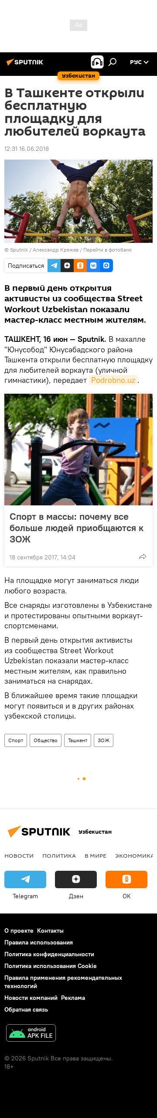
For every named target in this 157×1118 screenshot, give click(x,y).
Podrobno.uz (113, 380)
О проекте (19, 930)
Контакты (50, 930)
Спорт (15, 740)
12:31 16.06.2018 (26, 149)
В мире (95, 855)
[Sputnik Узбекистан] (26, 65)
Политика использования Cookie (50, 966)
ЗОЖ (103, 740)
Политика (59, 855)
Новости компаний (31, 998)
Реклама (73, 998)
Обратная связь (26, 1009)
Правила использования (38, 942)
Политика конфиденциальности (49, 954)
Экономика (134, 855)
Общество (46, 740)
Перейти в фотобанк (107, 249)
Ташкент (77, 740)
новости (19, 855)
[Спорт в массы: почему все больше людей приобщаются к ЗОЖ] (78, 449)
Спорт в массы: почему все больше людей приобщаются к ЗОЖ (76, 528)
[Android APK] (31, 1034)
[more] (142, 556)
